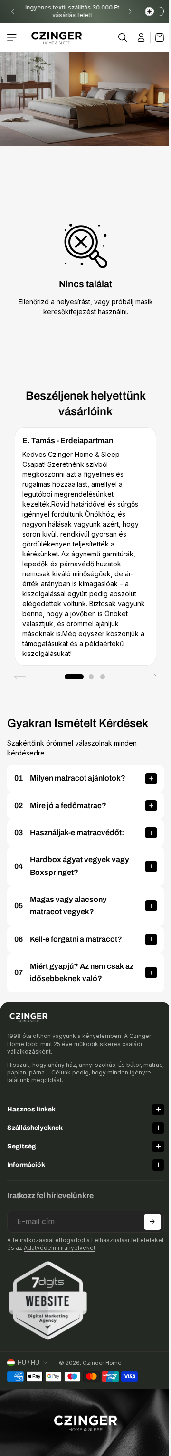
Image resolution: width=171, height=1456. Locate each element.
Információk (26, 1164)
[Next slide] (129, 11)
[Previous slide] (13, 11)
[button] (74, 676)
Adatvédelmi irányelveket (94, 1247)
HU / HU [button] (28, 1362)
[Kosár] (157, 37)
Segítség (21, 1146)
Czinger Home (102, 1362)
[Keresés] (123, 37)
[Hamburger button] (13, 37)
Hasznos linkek (31, 1109)
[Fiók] (141, 37)
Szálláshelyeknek (35, 1127)
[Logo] (56, 37)
